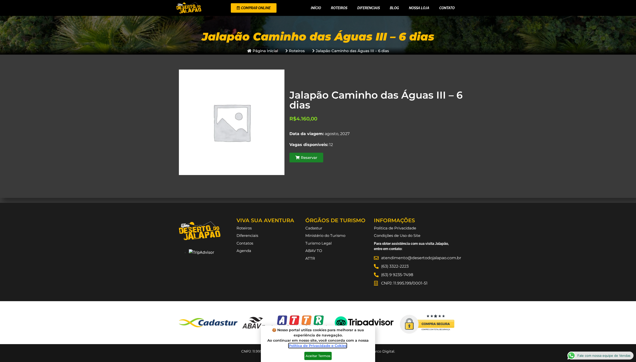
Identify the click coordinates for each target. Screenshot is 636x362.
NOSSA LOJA (419, 8)
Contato (447, 8)
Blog (394, 8)
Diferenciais (368, 8)
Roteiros (339, 8)
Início (316, 8)
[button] (306, 157)
